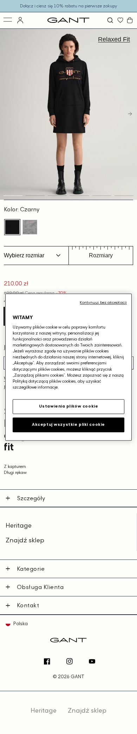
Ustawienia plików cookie (68, 406)
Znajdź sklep (25, 540)
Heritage (19, 525)
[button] (111, 20)
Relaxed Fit (114, 39)
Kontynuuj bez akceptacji (103, 302)
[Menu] (8, 20)
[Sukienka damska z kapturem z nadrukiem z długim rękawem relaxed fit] (12, 227)
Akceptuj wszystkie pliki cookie (68, 424)
